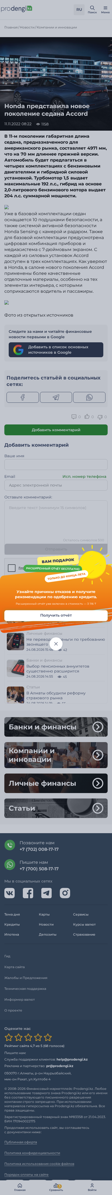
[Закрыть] (56, 643)
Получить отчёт (56, 615)
